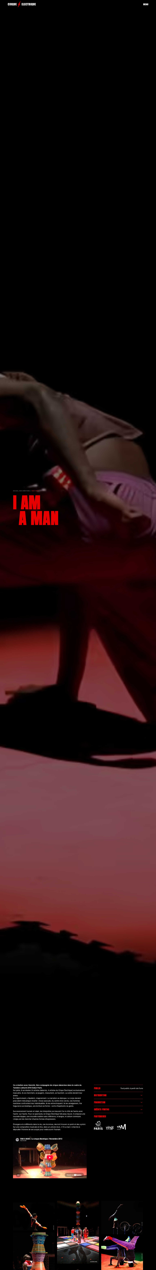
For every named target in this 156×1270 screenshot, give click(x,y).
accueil (15, 490)
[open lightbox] (34, 1217)
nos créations (25, 490)
